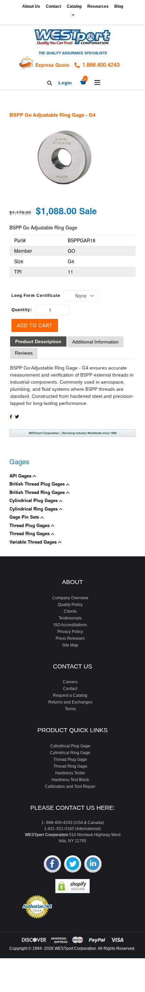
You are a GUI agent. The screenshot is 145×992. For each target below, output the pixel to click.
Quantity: (21, 309)
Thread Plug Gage (70, 759)
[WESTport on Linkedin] (93, 864)
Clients (70, 611)
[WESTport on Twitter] (72, 864)
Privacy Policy (70, 631)
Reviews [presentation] (24, 353)
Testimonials (70, 618)
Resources (98, 6)
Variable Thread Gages (33, 542)
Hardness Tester (70, 773)
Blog (118, 6)
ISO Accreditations (70, 625)
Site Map (70, 645)
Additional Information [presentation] (95, 342)
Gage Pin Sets (24, 517)
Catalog (74, 6)
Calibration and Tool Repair (70, 786)
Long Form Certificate (35, 295)
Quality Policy (70, 604)
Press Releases (70, 638)
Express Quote (52, 64)
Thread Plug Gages (30, 525)
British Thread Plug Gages (37, 483)
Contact (53, 6)
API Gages (21, 475)
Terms (70, 709)
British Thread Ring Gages (37, 492)
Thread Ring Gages (30, 533)
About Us (31, 6)
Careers (70, 682)
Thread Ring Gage (70, 766)
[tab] (38, 341)
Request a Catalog (70, 695)
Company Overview (70, 598)
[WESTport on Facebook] (52, 864)
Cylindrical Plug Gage (70, 746)
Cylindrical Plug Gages (34, 500)
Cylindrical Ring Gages (34, 508)
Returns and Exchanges (70, 702)
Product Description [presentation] (38, 341)
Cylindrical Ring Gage (70, 752)
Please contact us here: (72, 807)
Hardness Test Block (70, 779)
